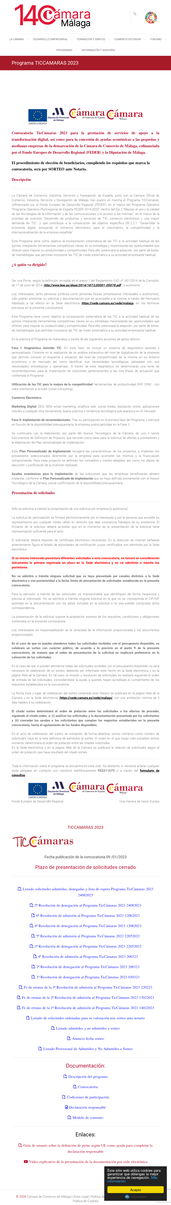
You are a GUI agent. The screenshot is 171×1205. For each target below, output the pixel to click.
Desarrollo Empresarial (50, 39)
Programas (64, 50)
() (86, 698)
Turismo (156, 39)
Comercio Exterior (127, 39)
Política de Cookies (85, 1201)
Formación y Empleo (91, 39)
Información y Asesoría (98, 50)
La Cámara (16, 39)
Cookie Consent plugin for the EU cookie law (135, 1197)
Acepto (135, 1189)
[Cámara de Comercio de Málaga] (53, 16)
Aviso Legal (81, 1197)
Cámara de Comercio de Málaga (49, 1197)
